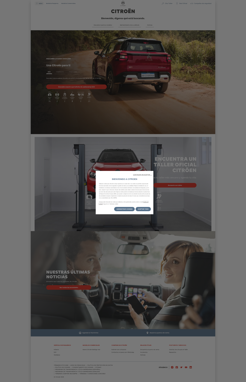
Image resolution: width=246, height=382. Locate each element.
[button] (142, 175)
